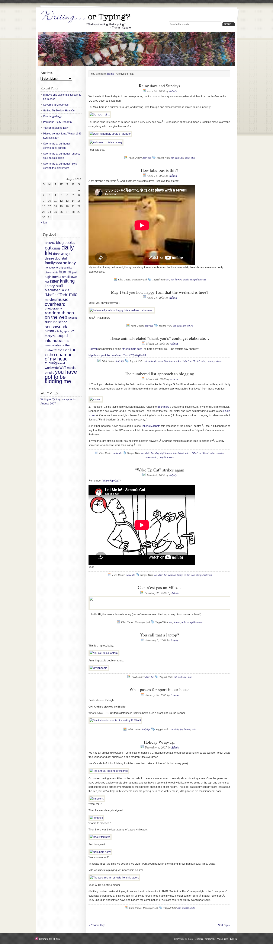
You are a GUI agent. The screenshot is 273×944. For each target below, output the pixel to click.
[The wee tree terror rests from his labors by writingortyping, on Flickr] (114, 877)
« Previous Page (97, 924)
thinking (51, 363)
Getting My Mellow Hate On (59, 110)
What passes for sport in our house (159, 689)
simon (190, 325)
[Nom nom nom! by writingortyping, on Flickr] (100, 852)
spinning (59, 331)
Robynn (93, 348)
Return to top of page (49, 938)
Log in (233, 938)
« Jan (44, 222)
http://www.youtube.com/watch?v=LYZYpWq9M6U (117, 355)
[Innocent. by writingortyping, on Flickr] (97, 798)
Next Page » (224, 924)
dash (187, 157)
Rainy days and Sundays (159, 86)
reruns (72, 317)
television (62, 350)
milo (193, 157)
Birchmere (163, 406)
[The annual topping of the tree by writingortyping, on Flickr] (109, 770)
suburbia (49, 345)
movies (50, 300)
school (63, 322)
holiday (185, 907)
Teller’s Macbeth (150, 426)
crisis (56, 248)
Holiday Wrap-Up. (159, 742)
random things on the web (181, 574)
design (65, 254)
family (50, 263)
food (58, 263)
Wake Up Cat (110, 480)
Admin (173, 91)
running (211, 361)
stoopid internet (198, 279)
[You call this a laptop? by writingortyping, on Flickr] (104, 653)
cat (172, 157)
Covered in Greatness (55, 104)
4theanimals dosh (132, 348)
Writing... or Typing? (86, 20)
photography (53, 308)
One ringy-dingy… (53, 116)
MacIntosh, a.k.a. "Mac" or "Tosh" (182, 361)
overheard (55, 304)
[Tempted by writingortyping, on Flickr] (96, 817)
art (167, 279)
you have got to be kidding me (61, 376)
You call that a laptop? (159, 635)
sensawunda (151, 457)
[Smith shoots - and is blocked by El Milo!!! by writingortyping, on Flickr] (115, 720)
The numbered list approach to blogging (159, 373)
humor (178, 279)
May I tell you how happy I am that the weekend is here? (159, 292)
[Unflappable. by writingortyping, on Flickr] (99, 668)
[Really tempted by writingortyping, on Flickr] (100, 837)
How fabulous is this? (159, 170)
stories (64, 341)
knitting (67, 281)
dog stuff (159, 453)
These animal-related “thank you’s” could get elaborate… (159, 338)
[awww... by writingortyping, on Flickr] (96, 399)
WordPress (222, 938)
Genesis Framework (205, 938)
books (69, 243)
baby (52, 243)
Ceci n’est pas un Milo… (159, 587)
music (186, 279)
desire (49, 258)
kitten (54, 281)
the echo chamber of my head (61, 354)
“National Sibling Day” (56, 127)
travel (61, 363)
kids (47, 281)
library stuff (54, 286)
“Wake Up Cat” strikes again (159, 470)
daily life (146, 157)
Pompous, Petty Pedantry (57, 122)
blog (60, 242)
